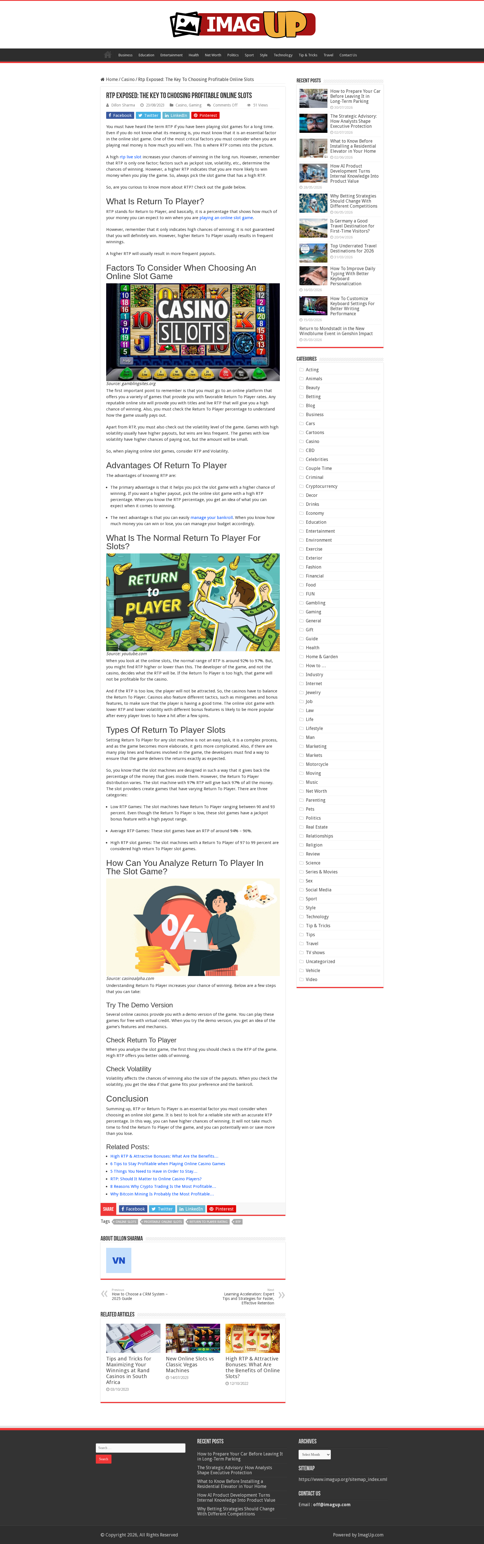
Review (313, 854)
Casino (128, 79)
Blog (310, 405)
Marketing (316, 746)
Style (263, 55)
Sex (309, 881)
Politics (233, 55)
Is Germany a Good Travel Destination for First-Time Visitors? (352, 226)
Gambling (315, 603)
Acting (312, 369)
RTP (238, 1222)
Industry (314, 674)
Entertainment (171, 55)
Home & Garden (322, 656)
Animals (314, 378)
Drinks (312, 504)
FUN (310, 594)
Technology (283, 55)
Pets (310, 809)
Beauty (313, 387)
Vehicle (313, 970)
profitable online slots (163, 1222)
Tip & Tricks (308, 55)
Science (313, 863)
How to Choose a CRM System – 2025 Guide (140, 1294)
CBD (310, 450)
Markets (314, 755)
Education (146, 55)
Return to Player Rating (209, 1222)
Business (125, 55)
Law (310, 710)
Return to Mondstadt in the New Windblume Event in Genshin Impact (336, 331)
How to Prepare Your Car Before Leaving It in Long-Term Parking (355, 96)
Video (311, 979)
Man (310, 737)
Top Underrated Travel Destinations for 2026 (353, 248)
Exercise (314, 549)
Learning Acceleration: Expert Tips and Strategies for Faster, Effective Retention (248, 1296)
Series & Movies (322, 872)
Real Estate (317, 827)
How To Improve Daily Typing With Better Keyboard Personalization (352, 276)
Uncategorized (320, 961)
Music (312, 782)
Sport (249, 55)
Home (108, 54)
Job (309, 701)
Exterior (314, 558)
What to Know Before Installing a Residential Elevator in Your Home (353, 146)
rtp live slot (130, 156)
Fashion (313, 567)
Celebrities (317, 459)
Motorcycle (317, 764)
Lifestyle (314, 728)
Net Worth (213, 55)
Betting (313, 396)
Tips (310, 934)
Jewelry (313, 692)
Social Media (318, 889)
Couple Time (319, 468)
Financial (315, 576)
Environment (319, 540)
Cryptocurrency (322, 486)
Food (311, 585)
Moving (313, 773)
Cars (310, 423)
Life (309, 719)
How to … (316, 665)
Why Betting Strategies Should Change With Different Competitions (353, 201)
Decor (312, 495)
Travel (328, 55)
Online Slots (126, 1222)
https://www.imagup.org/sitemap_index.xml (343, 1479)
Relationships (319, 836)
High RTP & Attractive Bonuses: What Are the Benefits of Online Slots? (252, 1367)
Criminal (315, 477)
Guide (312, 638)
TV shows (315, 952)
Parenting (315, 800)
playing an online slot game (226, 217)
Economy (315, 513)
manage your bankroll (211, 517)
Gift (309, 629)
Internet (314, 683)
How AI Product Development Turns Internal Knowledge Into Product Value (354, 173)
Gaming (195, 105)
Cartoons (315, 432)
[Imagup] (242, 23)
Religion (314, 845)
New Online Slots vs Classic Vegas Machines (190, 1364)
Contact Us (348, 55)
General (313, 620)
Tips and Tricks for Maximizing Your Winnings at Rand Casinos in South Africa (128, 1370)
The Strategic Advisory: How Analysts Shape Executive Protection (353, 121)
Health (194, 55)
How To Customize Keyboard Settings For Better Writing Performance (352, 306)
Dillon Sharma (123, 105)
